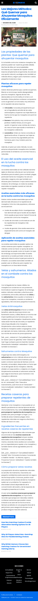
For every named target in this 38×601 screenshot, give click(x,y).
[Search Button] (36, 2)
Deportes (9, 573)
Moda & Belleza (19, 581)
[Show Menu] (2, 2)
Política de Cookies (7, 595)
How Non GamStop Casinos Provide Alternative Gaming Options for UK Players (16, 524)
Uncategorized (30, 581)
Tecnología (29, 578)
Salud (29, 573)
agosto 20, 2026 (6, 529)
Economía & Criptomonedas (10, 576)
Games (9, 580)
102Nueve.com (5, 597)
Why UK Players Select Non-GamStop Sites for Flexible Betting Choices (17, 535)
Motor (29, 570)
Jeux (19, 575)
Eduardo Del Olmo (9, 23)
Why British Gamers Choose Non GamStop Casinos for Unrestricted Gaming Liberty (15, 546)
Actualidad (9, 570)
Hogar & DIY (19, 571)
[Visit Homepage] (19, 3)
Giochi (9, 583)
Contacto (19, 595)
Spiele (29, 575)
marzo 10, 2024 (23, 23)
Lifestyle (19, 577)
